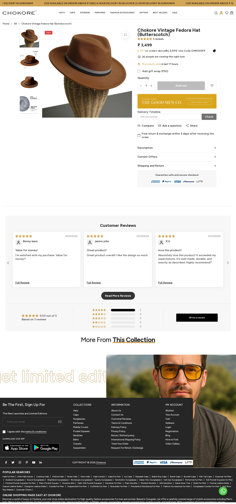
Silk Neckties (165, 483)
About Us (116, 410)
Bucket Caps (190, 476)
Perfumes (78, 423)
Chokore (101, 462)
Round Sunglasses (35, 480)
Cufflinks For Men (98, 486)
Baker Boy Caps (159, 476)
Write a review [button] (197, 317)
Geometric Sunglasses (125, 480)
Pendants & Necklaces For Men (146, 486)
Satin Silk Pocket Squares (90, 483)
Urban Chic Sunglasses (150, 480)
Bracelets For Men (119, 486)
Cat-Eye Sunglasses (173, 480)
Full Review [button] (22, 282)
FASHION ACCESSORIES (122, 12)
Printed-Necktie (149, 483)
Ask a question (172, 125)
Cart (168, 419)
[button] (145, 39)
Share (194, 125)
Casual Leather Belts (12, 486)
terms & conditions (35, 431)
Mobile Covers (80, 427)
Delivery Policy (118, 427)
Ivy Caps (128, 476)
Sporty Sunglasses (103, 480)
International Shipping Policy (126, 439)
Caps (72, 12)
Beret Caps (175, 476)
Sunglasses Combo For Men (206, 486)
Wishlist (170, 410)
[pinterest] (26, 462)
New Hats (85, 476)
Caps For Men (114, 476)
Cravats (77, 443)
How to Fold (172, 439)
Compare (148, 125)
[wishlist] (226, 12)
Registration (172, 431)
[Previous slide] (8, 263)
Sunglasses (79, 419)
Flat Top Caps (205, 476)
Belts (76, 439)
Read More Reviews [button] (118, 295)
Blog (168, 435)
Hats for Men (9, 476)
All (15, 23)
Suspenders (79, 448)
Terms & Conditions (121, 423)
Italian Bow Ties (183, 483)
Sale (174, 12)
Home (6, 23)
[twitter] (13, 462)
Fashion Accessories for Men (176, 486)
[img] (23, 236)
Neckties (78, 435)
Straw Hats (72, 476)
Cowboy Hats (42, 476)
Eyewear (85, 12)
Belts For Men (200, 483)
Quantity (143, 78)
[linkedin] (40, 462)
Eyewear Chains (23, 489)
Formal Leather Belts (219, 483)
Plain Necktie (131, 483)
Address (170, 423)
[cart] (231, 12)
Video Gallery (173, 443)
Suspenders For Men (77, 486)
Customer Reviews (121, 419)
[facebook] (6, 462)
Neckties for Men (113, 483)
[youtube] (33, 462)
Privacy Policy (118, 431)
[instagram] (19, 462)
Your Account (172, 414)
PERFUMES (100, 12)
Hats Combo (99, 476)
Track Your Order (119, 443)
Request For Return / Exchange (127, 448)
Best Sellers (160, 12)
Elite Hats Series (25, 476)
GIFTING (143, 12)
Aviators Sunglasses (15, 480)
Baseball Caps (142, 476)
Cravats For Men (56, 486)
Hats (62, 12)
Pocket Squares (81, 431)
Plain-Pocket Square (49, 483)
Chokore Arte (68, 483)
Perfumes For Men (194, 480)
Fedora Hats (58, 476)
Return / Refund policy (122, 435)
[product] (125, 34)
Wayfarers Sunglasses (57, 480)
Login (168, 427)
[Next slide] (228, 263)
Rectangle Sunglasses (81, 480)
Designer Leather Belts (35, 486)
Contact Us (117, 414)
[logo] (20, 12)
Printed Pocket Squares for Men (21, 483)
